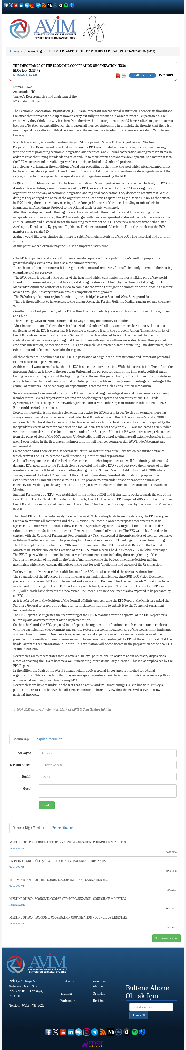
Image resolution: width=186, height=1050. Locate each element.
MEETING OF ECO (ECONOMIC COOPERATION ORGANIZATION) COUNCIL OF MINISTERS (67, 842)
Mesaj (27, 788)
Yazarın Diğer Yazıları (28, 828)
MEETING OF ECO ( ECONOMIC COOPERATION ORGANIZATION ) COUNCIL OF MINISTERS (68, 917)
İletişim (98, 1001)
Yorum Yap (21, 739)
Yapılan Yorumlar (49, 739)
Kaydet (47, 805)
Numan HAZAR (25, 75)
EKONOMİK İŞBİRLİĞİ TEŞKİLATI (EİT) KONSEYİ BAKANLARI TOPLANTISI (58, 861)
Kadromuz (67, 1001)
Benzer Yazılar (62, 828)
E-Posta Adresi (20, 765)
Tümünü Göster (166, 938)
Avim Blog (35, 51)
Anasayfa (15, 51)
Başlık (26, 777)
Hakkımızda (68, 981)
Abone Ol (138, 1015)
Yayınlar (66, 993)
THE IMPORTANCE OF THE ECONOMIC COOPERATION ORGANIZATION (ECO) (101, 51)
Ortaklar (99, 993)
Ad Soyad (24, 753)
